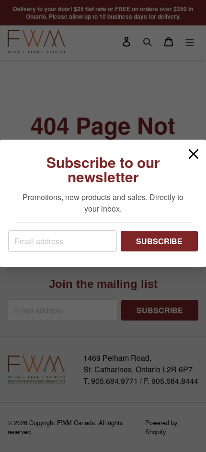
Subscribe (159, 241)
